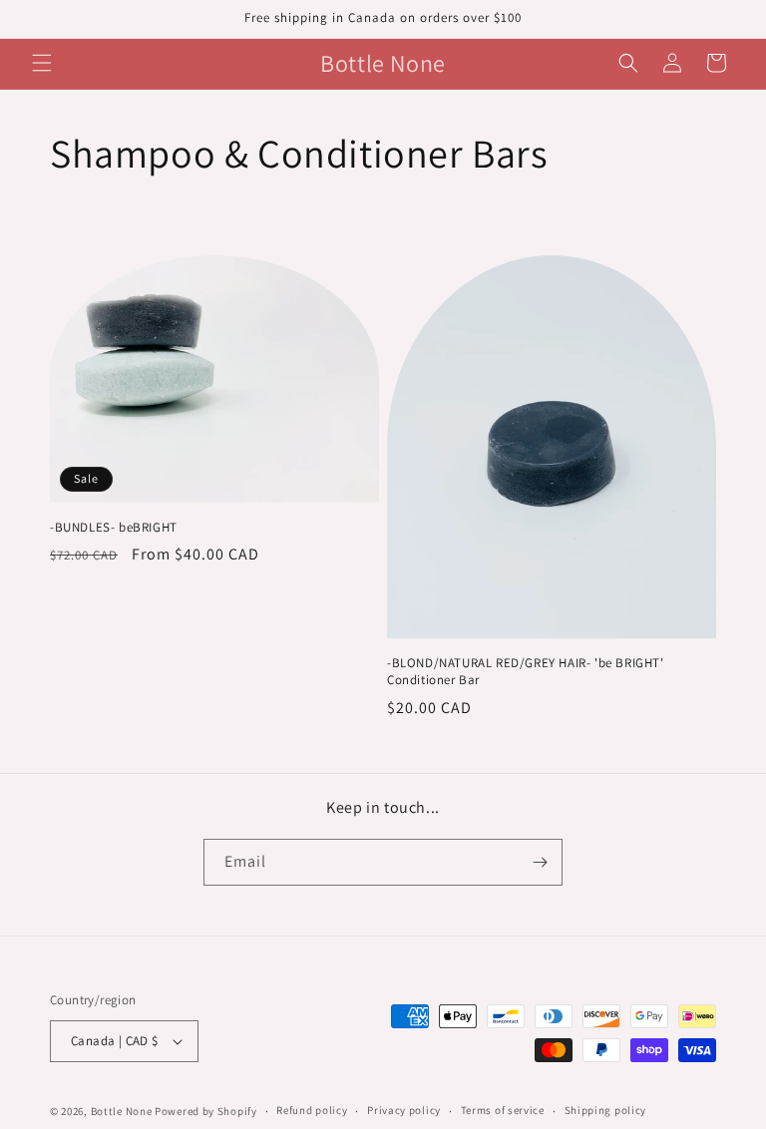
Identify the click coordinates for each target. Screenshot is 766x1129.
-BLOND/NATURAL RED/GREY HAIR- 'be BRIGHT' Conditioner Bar (525, 671)
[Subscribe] (540, 862)
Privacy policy (404, 1110)
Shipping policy (606, 1110)
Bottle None (123, 1111)
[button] (42, 63)
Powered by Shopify (206, 1111)
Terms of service (503, 1110)
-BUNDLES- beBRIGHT (114, 528)
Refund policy (311, 1110)
